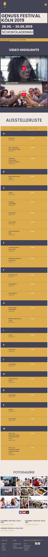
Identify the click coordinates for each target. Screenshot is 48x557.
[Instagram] (27, 512)
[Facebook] (20, 512)
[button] (46, 5)
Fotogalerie (20, 40)
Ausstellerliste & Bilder (7, 524)
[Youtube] (24, 512)
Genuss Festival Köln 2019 (12, 528)
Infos (12, 40)
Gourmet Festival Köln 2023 (11, 521)
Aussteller (5, 40)
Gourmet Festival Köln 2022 (35, 521)
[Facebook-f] (39, 543)
